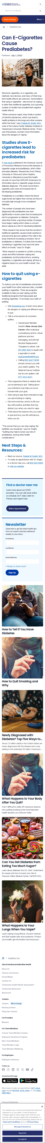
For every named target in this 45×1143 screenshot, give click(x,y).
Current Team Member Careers (15, 1033)
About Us (5, 969)
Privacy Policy (33, 1122)
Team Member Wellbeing (12, 1049)
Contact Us (6, 981)
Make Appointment (17, 508)
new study (8, 163)
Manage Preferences (22, 1127)
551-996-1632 (24, 350)
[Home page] (4, 27)
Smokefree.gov (18, 306)
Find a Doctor (10, 19)
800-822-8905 (36, 463)
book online (25, 1090)
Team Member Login (10, 1045)
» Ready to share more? (16, 566)
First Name (10, 539)
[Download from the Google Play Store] (28, 1080)
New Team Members (10, 1041)
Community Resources (11, 989)
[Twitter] (22, 1069)
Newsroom (6, 993)
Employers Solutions (10, 1060)
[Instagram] (8, 1069)
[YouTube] (27, 1069)
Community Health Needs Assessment (18, 985)
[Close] (42, 1106)
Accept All (22, 1139)
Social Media (7, 977)
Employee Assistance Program (14, 1037)
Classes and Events (10, 973)
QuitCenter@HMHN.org (28, 356)
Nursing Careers (9, 1007)
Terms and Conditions (11, 1122)
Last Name (10, 548)
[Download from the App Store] (10, 1080)
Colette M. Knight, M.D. (31, 123)
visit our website (17, 466)
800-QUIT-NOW (31, 360)
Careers (5, 1003)
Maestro (5, 1022)
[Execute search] (41, 10)
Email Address (11, 557)
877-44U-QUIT (25, 377)
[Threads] (17, 1069)
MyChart (15, 1090)
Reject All (22, 1133)
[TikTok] (32, 1069)
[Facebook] (3, 1069)
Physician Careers (9, 1011)
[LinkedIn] (13, 1069)
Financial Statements (10, 1102)
